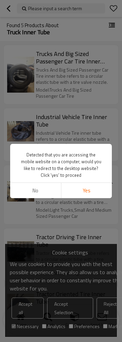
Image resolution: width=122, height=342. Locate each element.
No (35, 190)
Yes (86, 190)
